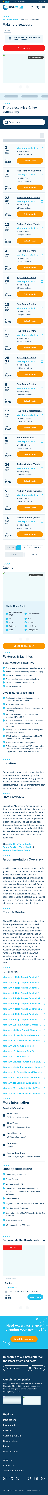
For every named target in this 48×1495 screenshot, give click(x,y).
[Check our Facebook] (36, 1478)
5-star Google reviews (15, 2)
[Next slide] (27, 639)
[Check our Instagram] (29, 1478)
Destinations (9, 1420)
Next (36, 548)
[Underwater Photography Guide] (32, 1400)
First (15, 555)
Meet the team (10, 1451)
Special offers (10, 1441)
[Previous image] (20, 87)
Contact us (8, 1465)
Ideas (6, 1446)
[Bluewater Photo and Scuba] (12, 1400)
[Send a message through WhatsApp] (17, 1478)
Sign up (38, 1368)
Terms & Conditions (13, 1471)
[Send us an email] (4, 1478)
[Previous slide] (20, 639)
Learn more (35, 1297)
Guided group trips (13, 1436)
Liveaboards (9, 1425)
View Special (24, 48)
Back (11, 548)
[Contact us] (38, 7)
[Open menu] (43, 7)
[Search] (32, 7)
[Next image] (27, 87)
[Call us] (11, 1478)
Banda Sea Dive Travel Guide (17, 847)
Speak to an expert (24, 646)
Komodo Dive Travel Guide (16, 850)
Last (33, 555)
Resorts (7, 1430)
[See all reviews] (3, 1)
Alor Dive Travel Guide (19, 844)
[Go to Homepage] (13, 7)
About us (39, 2)
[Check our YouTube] (43, 1478)
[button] (30, 148)
